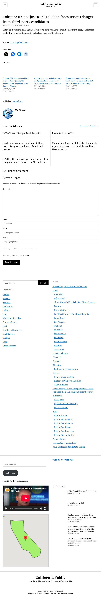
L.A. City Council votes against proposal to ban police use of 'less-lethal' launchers (25, 160)
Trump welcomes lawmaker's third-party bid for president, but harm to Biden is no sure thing (79, 81)
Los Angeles (59, 321)
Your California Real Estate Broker (68, 446)
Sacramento (60, 333)
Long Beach (59, 317)
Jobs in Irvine (60, 415)
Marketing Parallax (12, 318)
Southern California (12, 329)
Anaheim (58, 294)
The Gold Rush (61, 384)
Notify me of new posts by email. (18, 255)
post (5, 326)
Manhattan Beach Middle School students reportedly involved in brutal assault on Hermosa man (74, 146)
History (56, 372)
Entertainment (61, 407)
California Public (50, 4)
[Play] (6, 508)
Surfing (6, 337)
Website (5, 238)
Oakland (58, 325)
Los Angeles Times (19, 42)
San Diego (59, 337)
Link (5, 314)
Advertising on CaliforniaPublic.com (69, 286)
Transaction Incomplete (64, 442)
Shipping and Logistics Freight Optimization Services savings (50, 593)
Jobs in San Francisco (64, 431)
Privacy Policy (59, 438)
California (7, 306)
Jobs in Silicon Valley (64, 435)
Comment (6, 189)
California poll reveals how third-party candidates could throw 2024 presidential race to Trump (48, 81)
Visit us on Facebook (62, 460)
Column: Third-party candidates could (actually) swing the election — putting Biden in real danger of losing (16, 82)
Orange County (10, 322)
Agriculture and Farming (66, 403)
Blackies (6, 302)
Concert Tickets (60, 353)
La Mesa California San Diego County (71, 314)
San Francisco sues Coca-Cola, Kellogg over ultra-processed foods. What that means (23, 146)
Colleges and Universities (66, 369)
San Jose (58, 345)
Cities (55, 290)
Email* (5, 228)
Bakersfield (59, 298)
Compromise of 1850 (64, 376)
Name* (5, 219)
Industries (57, 395)
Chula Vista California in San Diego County (74, 302)
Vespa (5, 341)
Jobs (54, 411)
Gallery (6, 310)
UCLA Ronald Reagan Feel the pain (21, 133)
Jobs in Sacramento (63, 423)
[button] (25, 538)
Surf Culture (9, 333)
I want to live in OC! (62, 133)
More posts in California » (89, 126)
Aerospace (59, 399)
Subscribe (10, 472)
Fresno (57, 306)
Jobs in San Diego (62, 427)
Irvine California (62, 310)
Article (6, 294)
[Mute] (41, 508)
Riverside (58, 329)
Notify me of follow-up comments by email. (21, 249)
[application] (26, 498)
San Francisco (60, 341)
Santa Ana (59, 349)
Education (57, 365)
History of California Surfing (67, 380)
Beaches (6, 298)
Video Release (9, 345)
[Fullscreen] (45, 508)
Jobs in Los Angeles (63, 419)
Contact (56, 361)
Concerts (56, 357)
